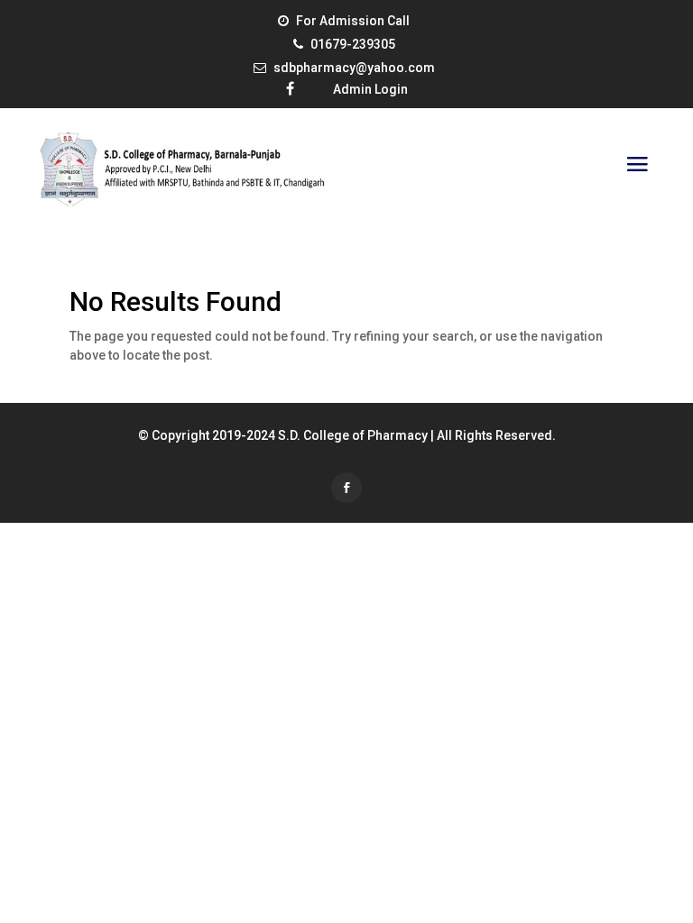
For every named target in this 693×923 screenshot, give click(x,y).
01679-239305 (352, 44)
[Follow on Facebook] (346, 487)
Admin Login (370, 89)
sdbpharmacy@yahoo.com (354, 67)
